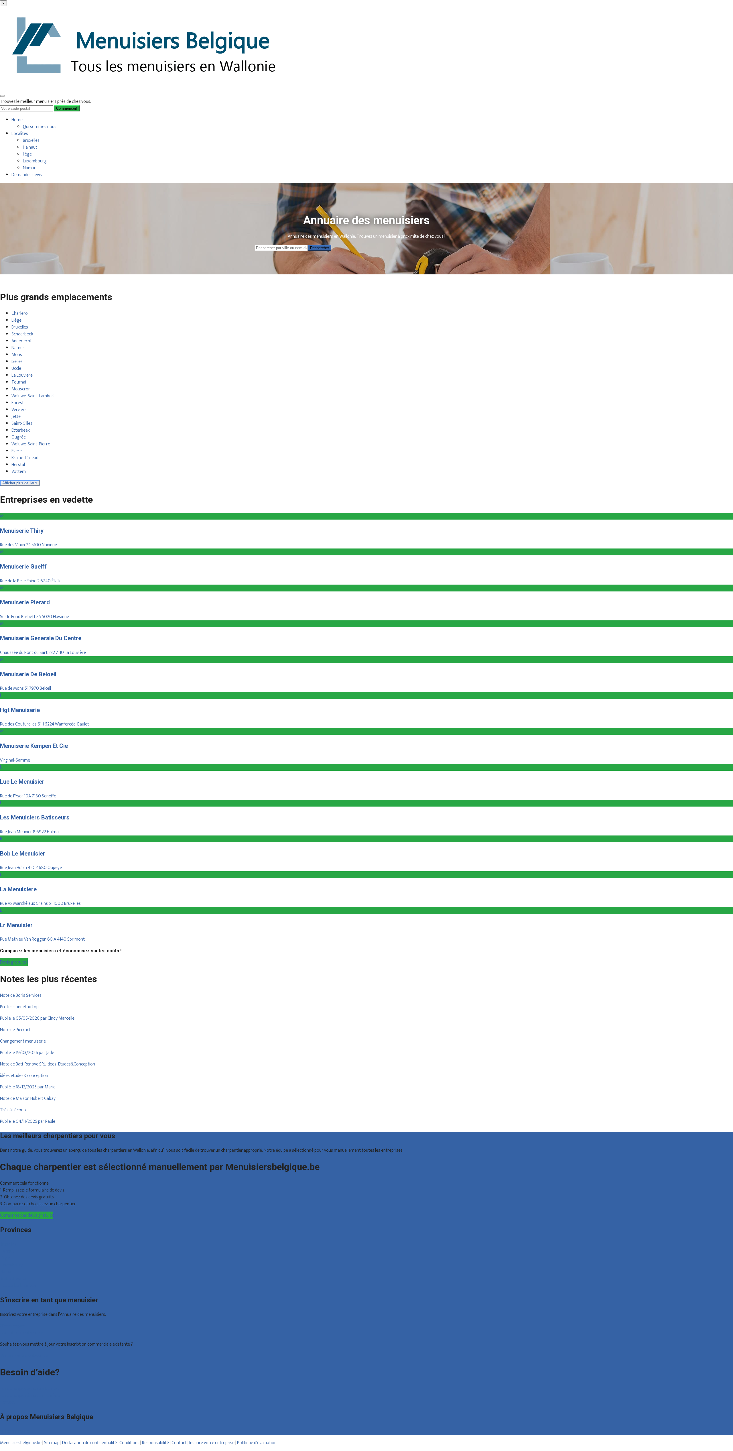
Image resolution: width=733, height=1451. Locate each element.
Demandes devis (26, 175)
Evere (16, 451)
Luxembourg (35, 161)
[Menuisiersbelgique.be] (145, 88)
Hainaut (30, 147)
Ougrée (18, 437)
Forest (17, 403)
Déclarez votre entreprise (24, 1356)
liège (27, 154)
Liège (16, 320)
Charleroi (20, 313)
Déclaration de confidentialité (89, 1443)
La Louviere (22, 375)
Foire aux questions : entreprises (30, 1395)
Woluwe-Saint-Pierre (30, 444)
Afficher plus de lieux (19, 483)
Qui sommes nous (39, 127)
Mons (16, 355)
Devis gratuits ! (14, 962)
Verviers (19, 410)
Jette (16, 416)
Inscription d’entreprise (21, 1333)
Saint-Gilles (21, 423)
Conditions (129, 1443)
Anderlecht (21, 341)
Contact (7, 1402)
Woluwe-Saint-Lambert (33, 396)
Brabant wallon (14, 1279)
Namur (29, 168)
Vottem (18, 471)
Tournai (18, 382)
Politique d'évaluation (257, 1443)
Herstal (18, 465)
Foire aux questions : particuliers (30, 1389)
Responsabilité (155, 1443)
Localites (19, 133)
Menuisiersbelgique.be (21, 1443)
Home (17, 120)
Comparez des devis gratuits (26, 1215)
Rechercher (319, 248)
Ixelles (17, 361)
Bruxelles (31, 140)
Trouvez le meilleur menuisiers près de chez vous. (45, 101)
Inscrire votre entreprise (212, 1443)
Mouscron (21, 389)
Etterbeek (20, 430)
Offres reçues (12, 1326)
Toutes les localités (18, 1285)
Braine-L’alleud (24, 458)
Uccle (16, 368)
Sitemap (52, 1443)
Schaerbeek (22, 334)
